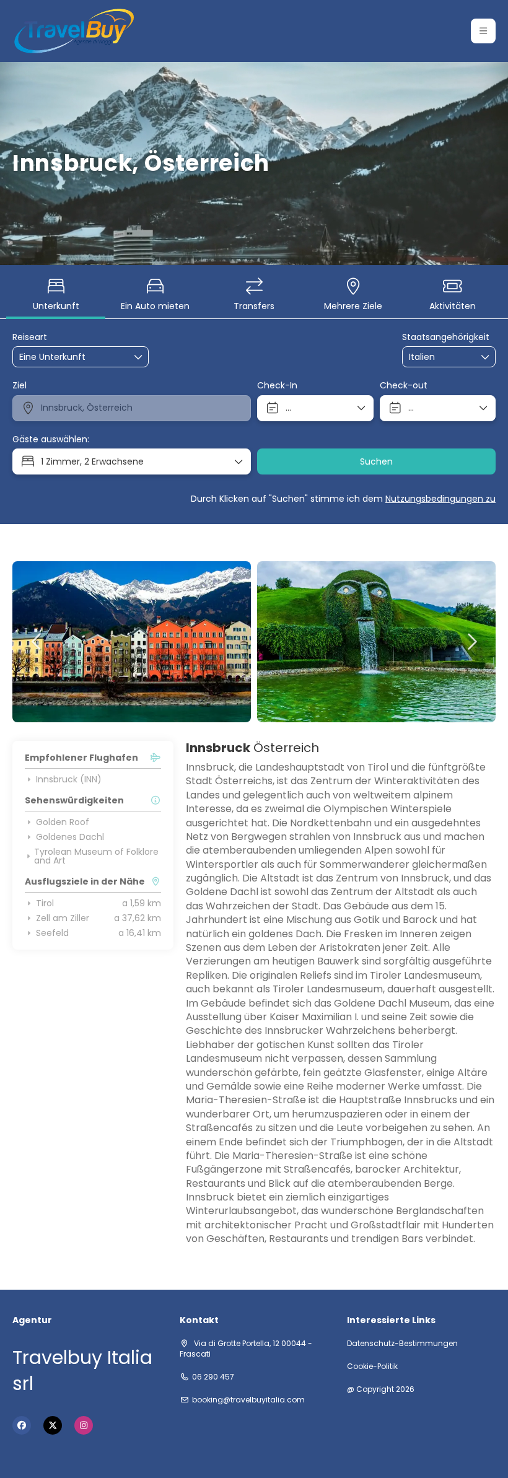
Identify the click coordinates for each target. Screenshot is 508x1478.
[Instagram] (83, 1425)
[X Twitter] (52, 1425)
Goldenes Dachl (70, 837)
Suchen (376, 461)
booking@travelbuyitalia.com (248, 1400)
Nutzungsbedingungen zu (440, 498)
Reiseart (29, 337)
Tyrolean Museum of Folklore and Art (96, 856)
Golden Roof (62, 822)
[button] (483, 31)
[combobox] (440, 357)
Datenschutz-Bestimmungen (402, 1344)
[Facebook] (21, 1425)
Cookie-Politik (372, 1366)
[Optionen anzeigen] (485, 357)
